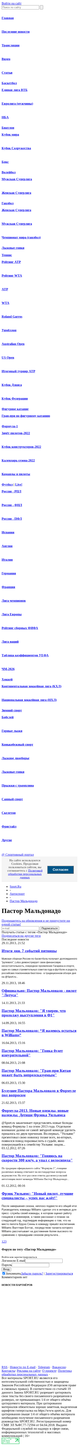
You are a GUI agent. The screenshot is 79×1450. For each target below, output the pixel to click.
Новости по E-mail (22, 1367)
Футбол (7, 484)
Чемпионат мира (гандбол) (21, 237)
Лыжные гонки (13, 248)
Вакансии (59, 1367)
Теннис (7, 255)
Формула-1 (10, 426)
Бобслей (8, 717)
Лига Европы (12, 614)
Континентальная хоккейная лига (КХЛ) (31, 686)
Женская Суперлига (16, 192)
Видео (6, 59)
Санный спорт (12, 799)
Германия (9, 573)
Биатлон (8, 127)
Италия (7, 559)
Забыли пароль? (32, 1273)
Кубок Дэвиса (12, 385)
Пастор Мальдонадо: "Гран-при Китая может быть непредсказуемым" (36, 1072)
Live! (18, 484)
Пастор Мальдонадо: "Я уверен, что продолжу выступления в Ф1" (34, 1013)
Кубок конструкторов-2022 (21, 446)
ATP (5, 289)
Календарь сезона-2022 (18, 460)
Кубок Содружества (16, 148)
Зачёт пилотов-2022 (16, 433)
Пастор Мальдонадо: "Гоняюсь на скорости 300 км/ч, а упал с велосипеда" (37, 1158)
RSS (4, 1367)
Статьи (7, 72)
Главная (8, 18)
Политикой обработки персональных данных (25, 874)
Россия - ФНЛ (12, 505)
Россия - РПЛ (11, 491)
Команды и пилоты (16, 474)
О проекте (49, 1370)
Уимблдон (9, 330)
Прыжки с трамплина (18, 785)
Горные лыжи (12, 731)
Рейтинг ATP (11, 262)
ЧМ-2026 (8, 669)
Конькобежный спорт (17, 744)
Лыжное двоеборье (15, 758)
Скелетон (9, 813)
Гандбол (8, 203)
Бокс (5, 162)
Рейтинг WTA (12, 275)
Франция (8, 587)
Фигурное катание (15, 409)
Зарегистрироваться (59, 1273)
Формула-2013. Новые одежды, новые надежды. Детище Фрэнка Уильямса (35, 1112)
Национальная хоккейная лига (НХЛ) (29, 700)
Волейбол (9, 172)
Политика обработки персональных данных (37, 1372)
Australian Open (13, 344)
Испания (8, 532)
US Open (8, 357)
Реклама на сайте (29, 1370)
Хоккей (7, 679)
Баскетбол (9, 83)
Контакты (8, 1370)
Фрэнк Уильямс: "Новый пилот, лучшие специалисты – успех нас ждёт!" (37, 1195)
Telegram (44, 1367)
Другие (7, 840)
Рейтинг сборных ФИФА (20, 628)
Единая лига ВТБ (15, 90)
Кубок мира (10, 134)
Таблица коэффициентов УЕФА (25, 655)
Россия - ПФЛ (12, 518)
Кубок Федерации (15, 398)
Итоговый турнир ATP (18, 371)
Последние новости (16, 31)
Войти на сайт (11, 3)
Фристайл (9, 826)
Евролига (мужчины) (17, 103)
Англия (7, 546)
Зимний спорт (12, 710)
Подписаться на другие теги (21, 935)
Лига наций (10, 641)
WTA (5, 303)
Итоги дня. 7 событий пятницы (29, 951)
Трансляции (10, 45)
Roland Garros (12, 316)
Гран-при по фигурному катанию (26, 416)
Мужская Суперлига (17, 179)
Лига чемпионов (14, 600)
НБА (5, 117)
